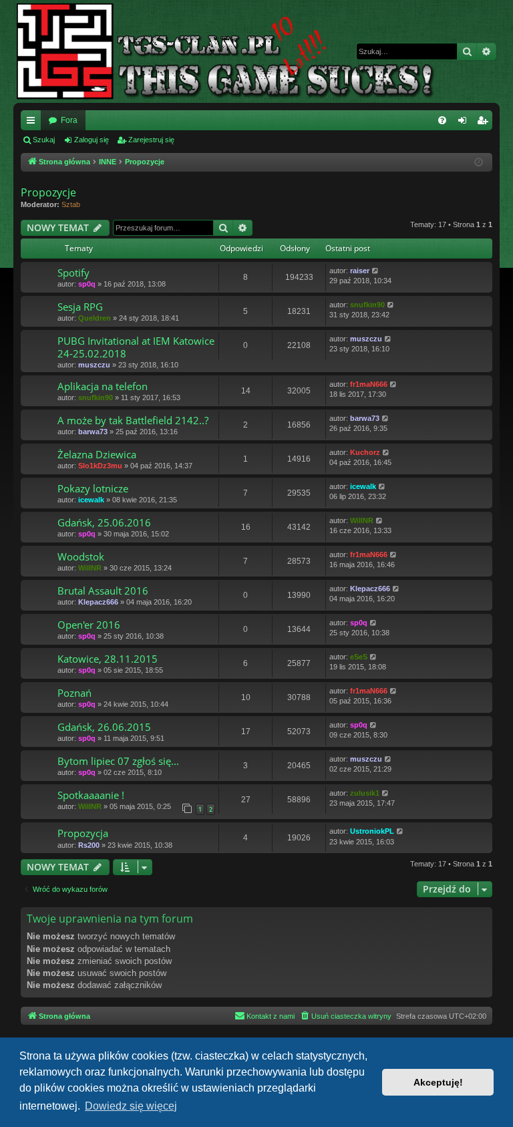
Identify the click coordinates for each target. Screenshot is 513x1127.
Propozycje (48, 192)
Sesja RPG (80, 306)
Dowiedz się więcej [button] (131, 1106)
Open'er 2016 (88, 624)
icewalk (91, 500)
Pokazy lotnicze (92, 488)
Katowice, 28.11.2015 (107, 658)
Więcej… (33, 123)
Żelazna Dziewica (96, 454)
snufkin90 (367, 305)
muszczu (94, 365)
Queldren (94, 318)
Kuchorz (365, 452)
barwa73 (93, 432)
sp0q (87, 284)
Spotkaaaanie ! (90, 795)
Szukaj (44, 140)
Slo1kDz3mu (100, 466)
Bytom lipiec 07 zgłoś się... (118, 761)
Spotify (73, 272)
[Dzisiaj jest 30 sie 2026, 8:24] (479, 162)
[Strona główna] (236, 51)
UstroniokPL (372, 831)
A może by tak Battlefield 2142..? (132, 420)
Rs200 (89, 845)
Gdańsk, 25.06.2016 (104, 522)
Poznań (74, 692)
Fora (69, 120)
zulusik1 (364, 793)
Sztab (70, 204)
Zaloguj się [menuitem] (465, 123)
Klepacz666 (98, 602)
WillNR (361, 520)
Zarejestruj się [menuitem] (485, 123)
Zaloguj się (91, 140)
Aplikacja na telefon (102, 386)
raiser (359, 271)
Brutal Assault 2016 (102, 590)
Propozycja (82, 833)
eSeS (358, 657)
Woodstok (80, 556)
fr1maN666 (368, 384)
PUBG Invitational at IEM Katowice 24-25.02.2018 (135, 347)
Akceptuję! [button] (438, 1082)
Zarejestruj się (151, 140)
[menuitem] (442, 120)
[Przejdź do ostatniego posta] (375, 271)
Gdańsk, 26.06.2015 (104, 727)
